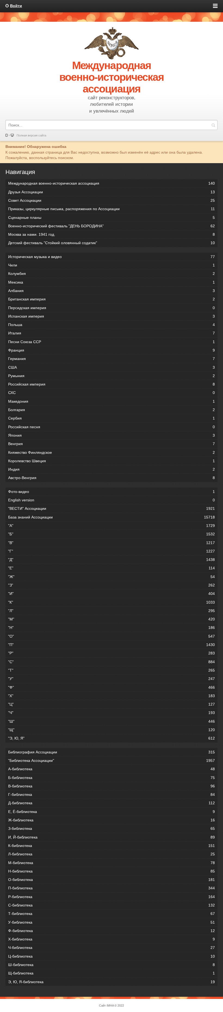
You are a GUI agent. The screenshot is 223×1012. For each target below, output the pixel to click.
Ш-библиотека (111, 965)
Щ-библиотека (111, 973)
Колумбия (111, 273)
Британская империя (111, 299)
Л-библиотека (111, 854)
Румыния (111, 376)
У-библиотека (111, 922)
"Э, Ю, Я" (111, 738)
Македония (111, 401)
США (111, 367)
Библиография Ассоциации (111, 752)
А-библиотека (111, 769)
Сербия (111, 418)
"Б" (111, 534)
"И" (111, 593)
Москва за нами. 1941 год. (111, 234)
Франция (111, 350)
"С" (111, 662)
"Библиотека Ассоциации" (111, 760)
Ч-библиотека (111, 947)
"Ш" (111, 721)
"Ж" (111, 577)
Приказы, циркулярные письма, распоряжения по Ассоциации (111, 209)
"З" (111, 585)
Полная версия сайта (31, 135)
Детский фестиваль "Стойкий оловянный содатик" (111, 243)
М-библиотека (111, 863)
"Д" (111, 559)
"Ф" (111, 687)
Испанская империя (111, 316)
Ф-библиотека (111, 931)
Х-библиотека (111, 939)
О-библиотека (111, 879)
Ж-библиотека (111, 820)
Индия (111, 469)
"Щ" (111, 730)
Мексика (111, 282)
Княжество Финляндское (111, 452)
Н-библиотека (111, 871)
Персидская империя (111, 308)
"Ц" (111, 704)
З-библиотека (111, 828)
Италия (111, 333)
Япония (111, 435)
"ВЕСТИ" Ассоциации (111, 508)
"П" (111, 644)
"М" (111, 619)
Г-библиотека (111, 794)
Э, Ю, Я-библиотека (111, 982)
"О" (111, 636)
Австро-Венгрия (111, 478)
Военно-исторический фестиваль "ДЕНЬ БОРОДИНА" (111, 226)
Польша (111, 324)
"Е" (111, 568)
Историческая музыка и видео (111, 256)
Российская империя (111, 384)
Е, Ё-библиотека (111, 811)
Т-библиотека (111, 913)
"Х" (111, 696)
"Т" (111, 670)
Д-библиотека (111, 803)
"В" (111, 543)
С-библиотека (111, 905)
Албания (111, 290)
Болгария (111, 410)
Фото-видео (111, 491)
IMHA (110, 1005)
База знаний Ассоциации (111, 517)
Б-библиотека (111, 777)
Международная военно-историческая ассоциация (111, 183)
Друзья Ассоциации (111, 192)
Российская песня (111, 427)
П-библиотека (111, 888)
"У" (111, 678)
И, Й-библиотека (111, 837)
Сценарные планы (111, 217)
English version (111, 500)
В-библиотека (111, 786)
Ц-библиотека (111, 956)
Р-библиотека (111, 897)
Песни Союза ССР (111, 342)
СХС (111, 392)
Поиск (213, 125)
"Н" (111, 627)
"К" (111, 602)
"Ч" (111, 712)
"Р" (111, 653)
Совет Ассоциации (111, 200)
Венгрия (111, 444)
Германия (111, 358)
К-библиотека (111, 845)
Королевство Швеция (111, 461)
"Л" (111, 611)
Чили (111, 265)
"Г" (111, 551)
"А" (111, 525)
